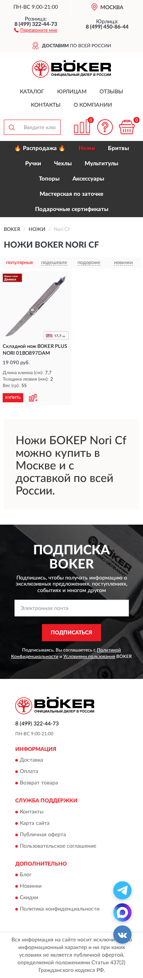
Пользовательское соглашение (58, 846)
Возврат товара (39, 783)
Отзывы (111, 91)
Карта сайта (35, 823)
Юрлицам (72, 91)
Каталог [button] (32, 91)
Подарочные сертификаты (71, 209)
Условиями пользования (89, 656)
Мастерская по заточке (71, 194)
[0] (126, 127)
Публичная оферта (43, 834)
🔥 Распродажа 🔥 (40, 148)
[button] (35, 29)
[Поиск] (11, 127)
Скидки (29, 898)
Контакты (46, 105)
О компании (93, 105)
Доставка (31, 760)
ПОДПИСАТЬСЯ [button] (71, 632)
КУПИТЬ (13, 398)
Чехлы (63, 163)
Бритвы (118, 148)
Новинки (31, 886)
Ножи (87, 148)
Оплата (29, 772)
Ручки (33, 163)
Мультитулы (101, 163)
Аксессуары (88, 179)
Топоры (49, 179)
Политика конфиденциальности (60, 909)
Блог (26, 875)
